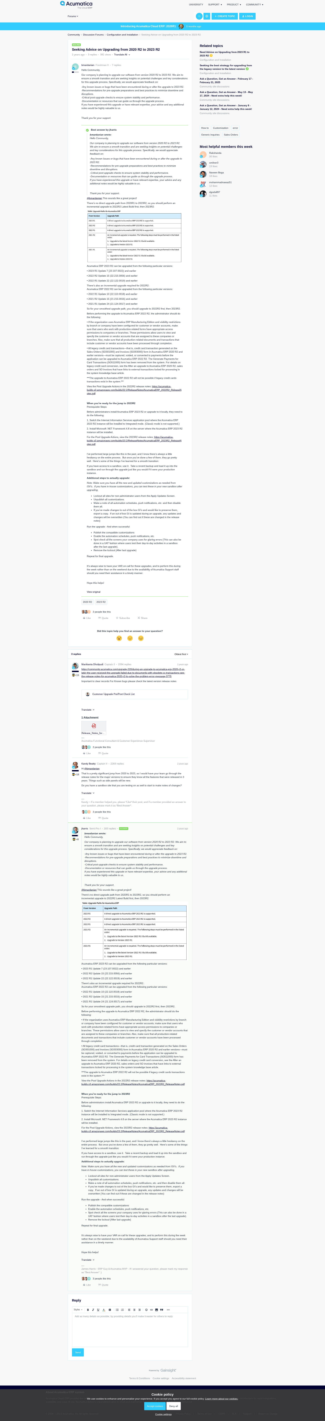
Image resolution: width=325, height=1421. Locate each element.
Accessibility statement (184, 1378)
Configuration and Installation (122, 34)
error (235, 128)
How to (205, 128)
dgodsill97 (214, 192)
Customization (220, 128)
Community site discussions (214, 86)
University (196, 4)
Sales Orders (231, 134)
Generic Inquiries (210, 134)
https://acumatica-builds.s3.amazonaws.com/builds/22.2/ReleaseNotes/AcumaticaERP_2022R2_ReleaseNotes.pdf (134, 390)
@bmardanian (94, 198)
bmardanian (87, 65)
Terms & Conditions (139, 1378)
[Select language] (206, 16)
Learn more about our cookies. (221, 1398)
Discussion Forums (93, 34)
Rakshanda (215, 153)
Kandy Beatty (88, 763)
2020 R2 (87, 602)
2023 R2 (101, 602)
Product (233, 4)
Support (214, 4)
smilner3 (213, 162)
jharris (84, 828)
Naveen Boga (216, 172)
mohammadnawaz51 (220, 182)
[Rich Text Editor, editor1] (130, 1330)
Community (253, 4)
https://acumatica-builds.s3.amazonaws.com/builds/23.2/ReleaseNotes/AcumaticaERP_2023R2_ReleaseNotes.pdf (134, 441)
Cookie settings (161, 1378)
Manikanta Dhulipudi (92, 664)
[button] (225, 16)
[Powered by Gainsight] (162, 1371)
